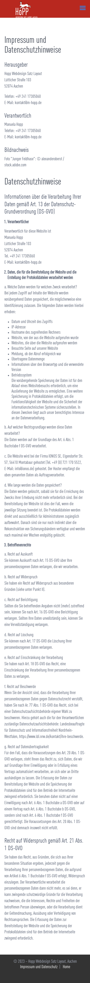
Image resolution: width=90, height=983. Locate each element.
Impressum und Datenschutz (39, 967)
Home (66, 967)
